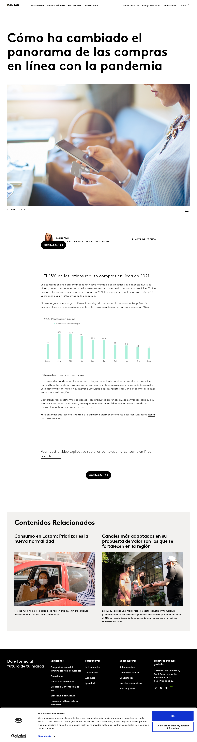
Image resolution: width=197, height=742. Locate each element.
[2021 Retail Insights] (142, 579)
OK (173, 716)
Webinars (90, 678)
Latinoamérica (93, 667)
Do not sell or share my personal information (173, 726)
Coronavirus (91, 673)
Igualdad (90, 683)
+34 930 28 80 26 (164, 681)
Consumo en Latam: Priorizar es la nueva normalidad (51, 539)
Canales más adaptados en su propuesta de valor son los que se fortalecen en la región (137, 541)
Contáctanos (170, 5)
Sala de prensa (128, 689)
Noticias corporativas (131, 683)
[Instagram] (155, 688)
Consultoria (56, 676)
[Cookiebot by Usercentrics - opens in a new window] (18, 736)
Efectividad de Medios (62, 681)
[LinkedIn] (166, 688)
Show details (44, 736)
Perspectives (74, 5)
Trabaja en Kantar (151, 5)
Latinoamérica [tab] (55, 5)
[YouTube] (171, 688)
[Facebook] (161, 688)
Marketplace (91, 5)
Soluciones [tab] (36, 5)
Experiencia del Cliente (62, 696)
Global (182, 5)
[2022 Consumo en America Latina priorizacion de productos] (54, 579)
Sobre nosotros (131, 5)
